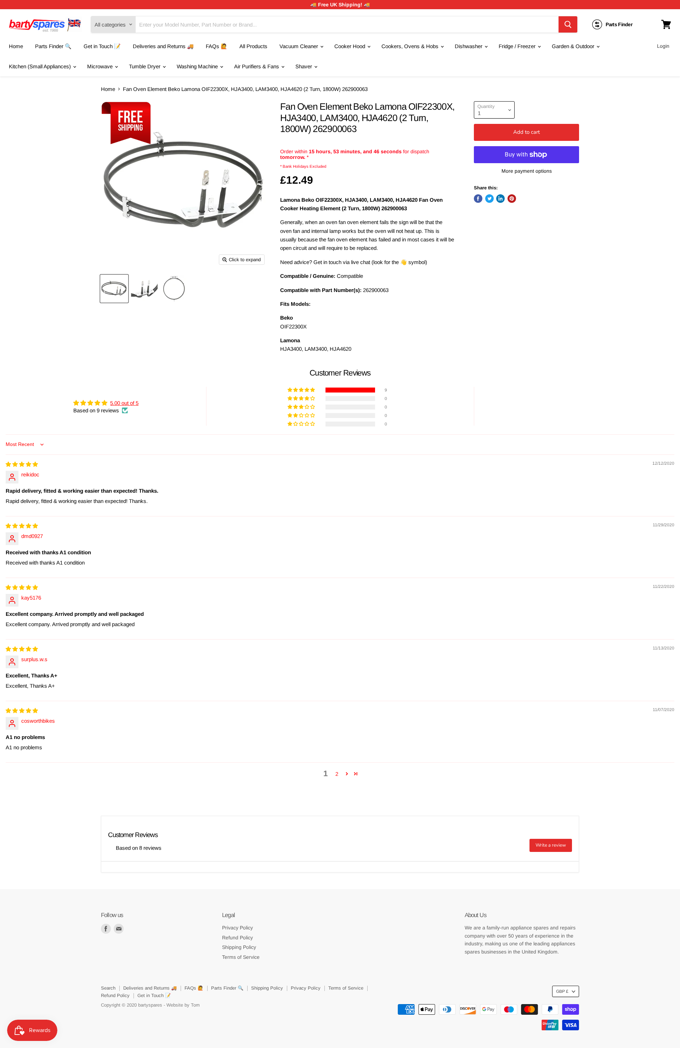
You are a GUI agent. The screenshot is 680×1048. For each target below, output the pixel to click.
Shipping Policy (239, 947)
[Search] (568, 24)
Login (663, 46)
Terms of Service (241, 957)
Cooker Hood (350, 46)
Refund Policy (237, 937)
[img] (22, 464)
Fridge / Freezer (518, 46)
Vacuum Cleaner (299, 46)
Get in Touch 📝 (102, 46)
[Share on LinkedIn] (500, 198)
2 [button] (336, 774)
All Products (253, 46)
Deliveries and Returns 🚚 (163, 46)
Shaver (304, 66)
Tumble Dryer (145, 66)
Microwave (100, 66)
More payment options (527, 171)
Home (16, 46)
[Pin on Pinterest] (512, 198)
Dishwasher (469, 46)
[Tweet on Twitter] (489, 198)
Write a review (551, 845)
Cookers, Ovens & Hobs (410, 46)
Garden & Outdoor (574, 46)
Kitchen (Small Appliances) (40, 66)
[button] (302, 390)
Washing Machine (198, 66)
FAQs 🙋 (216, 46)
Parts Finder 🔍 (53, 46)
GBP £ (562, 991)
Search (108, 988)
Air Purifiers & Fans (257, 66)
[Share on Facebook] (478, 198)
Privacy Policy (237, 927)
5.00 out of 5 (124, 403)
